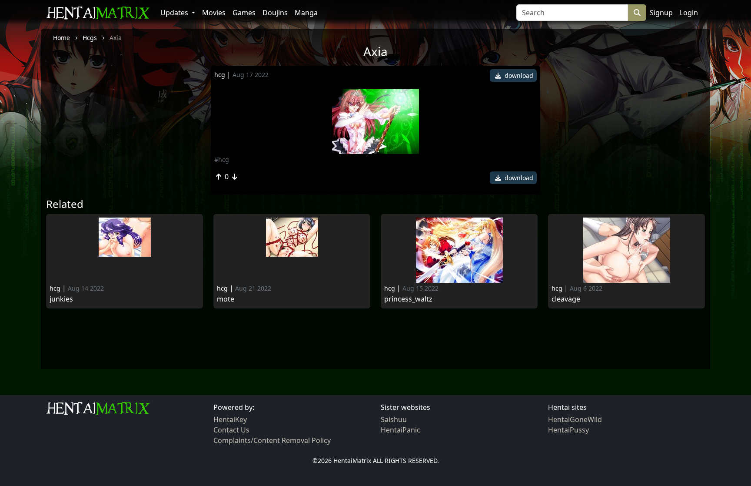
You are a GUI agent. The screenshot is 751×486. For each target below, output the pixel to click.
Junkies (61, 299)
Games (244, 12)
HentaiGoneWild (575, 419)
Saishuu (394, 419)
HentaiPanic (400, 430)
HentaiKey (230, 419)
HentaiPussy (568, 430)
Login (689, 12)
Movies (214, 12)
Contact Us (231, 430)
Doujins (275, 12)
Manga (306, 12)
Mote (225, 299)
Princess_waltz (408, 299)
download (518, 75)
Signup (661, 12)
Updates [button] (175, 12)
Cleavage (566, 299)
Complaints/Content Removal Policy (272, 440)
